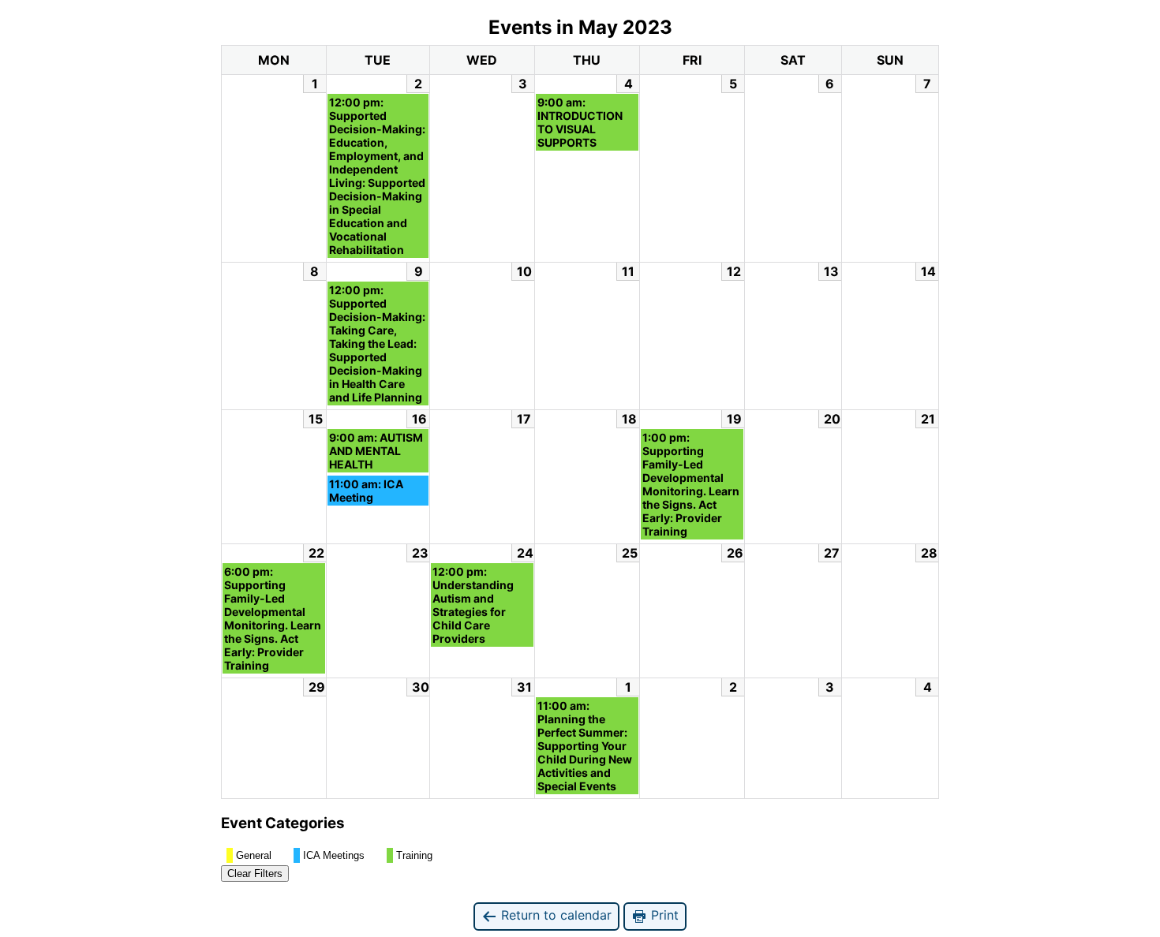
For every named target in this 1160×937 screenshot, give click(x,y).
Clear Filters (255, 873)
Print (663, 915)
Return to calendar (554, 915)
